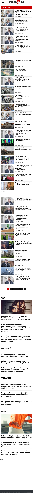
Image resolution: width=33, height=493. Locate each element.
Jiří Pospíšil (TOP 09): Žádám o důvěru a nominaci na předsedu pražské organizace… (23, 217)
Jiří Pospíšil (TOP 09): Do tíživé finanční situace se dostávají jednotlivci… (22, 47)
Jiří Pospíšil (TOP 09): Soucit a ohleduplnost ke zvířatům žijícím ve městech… (21, 30)
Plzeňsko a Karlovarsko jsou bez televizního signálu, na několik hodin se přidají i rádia (16, 386)
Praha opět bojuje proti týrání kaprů (20, 69)
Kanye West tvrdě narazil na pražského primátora (22, 183)
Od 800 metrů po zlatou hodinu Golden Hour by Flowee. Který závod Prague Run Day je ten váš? (16, 452)
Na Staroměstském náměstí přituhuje (23, 87)
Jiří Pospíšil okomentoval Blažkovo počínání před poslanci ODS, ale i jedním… (22, 226)
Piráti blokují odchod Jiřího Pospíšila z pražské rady (23, 260)
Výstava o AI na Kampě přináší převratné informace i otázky (23, 243)
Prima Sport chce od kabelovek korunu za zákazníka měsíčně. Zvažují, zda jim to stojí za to (16, 402)
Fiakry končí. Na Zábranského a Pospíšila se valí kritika (23, 97)
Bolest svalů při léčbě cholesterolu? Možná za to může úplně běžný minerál (16, 437)
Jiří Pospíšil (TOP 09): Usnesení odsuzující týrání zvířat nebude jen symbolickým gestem (23, 12)
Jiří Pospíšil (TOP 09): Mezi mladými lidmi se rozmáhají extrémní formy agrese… (21, 21)
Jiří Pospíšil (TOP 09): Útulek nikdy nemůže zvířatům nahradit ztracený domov (23, 209)
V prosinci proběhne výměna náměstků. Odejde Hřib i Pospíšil (22, 105)
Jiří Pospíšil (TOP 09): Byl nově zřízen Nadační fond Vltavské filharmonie (22, 278)
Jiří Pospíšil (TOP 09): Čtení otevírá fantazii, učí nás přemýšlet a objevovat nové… (23, 132)
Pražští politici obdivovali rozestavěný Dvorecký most (23, 148)
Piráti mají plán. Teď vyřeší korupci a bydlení (23, 174)
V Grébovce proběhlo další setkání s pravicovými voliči (22, 234)
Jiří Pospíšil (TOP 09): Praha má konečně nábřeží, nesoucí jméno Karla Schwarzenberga (23, 167)
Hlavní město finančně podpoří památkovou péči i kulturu (22, 252)
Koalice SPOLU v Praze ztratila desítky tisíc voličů (23, 113)
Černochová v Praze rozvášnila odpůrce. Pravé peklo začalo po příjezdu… (22, 158)
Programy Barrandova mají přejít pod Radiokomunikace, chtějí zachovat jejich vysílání (15, 394)
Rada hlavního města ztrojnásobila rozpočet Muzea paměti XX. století (22, 123)
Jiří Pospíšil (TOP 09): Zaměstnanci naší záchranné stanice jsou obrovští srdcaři (23, 199)
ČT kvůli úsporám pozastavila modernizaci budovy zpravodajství (15, 355)
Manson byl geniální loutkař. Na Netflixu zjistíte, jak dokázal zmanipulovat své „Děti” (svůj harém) (15, 318)
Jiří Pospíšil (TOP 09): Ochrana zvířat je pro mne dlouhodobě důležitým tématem (22, 38)
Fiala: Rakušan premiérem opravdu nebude (22, 139)
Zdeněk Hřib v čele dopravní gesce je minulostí (23, 61)
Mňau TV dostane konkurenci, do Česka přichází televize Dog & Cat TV (15, 362)
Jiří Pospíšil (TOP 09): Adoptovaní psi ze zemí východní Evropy (22, 79)
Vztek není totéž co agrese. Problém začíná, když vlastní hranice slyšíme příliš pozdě (15, 444)
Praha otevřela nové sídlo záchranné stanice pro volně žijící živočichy (23, 269)
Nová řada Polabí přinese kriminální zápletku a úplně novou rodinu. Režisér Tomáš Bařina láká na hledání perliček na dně (16, 338)
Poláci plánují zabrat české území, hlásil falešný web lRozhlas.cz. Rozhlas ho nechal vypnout (14, 369)
